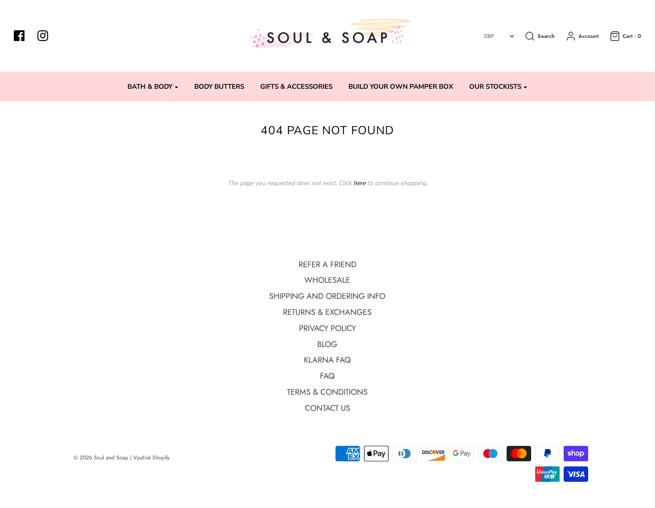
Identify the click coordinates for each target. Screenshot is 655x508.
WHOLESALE (327, 280)
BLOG (327, 344)
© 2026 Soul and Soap (101, 458)
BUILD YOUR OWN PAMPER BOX (400, 86)
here (359, 183)
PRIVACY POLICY (327, 328)
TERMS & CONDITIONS (327, 392)
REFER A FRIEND (327, 264)
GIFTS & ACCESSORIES (296, 86)
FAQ (327, 376)
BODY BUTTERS (219, 86)
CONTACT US (327, 408)
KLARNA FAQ (327, 360)
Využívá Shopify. (152, 458)
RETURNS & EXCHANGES (327, 312)
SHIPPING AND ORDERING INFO (327, 296)
